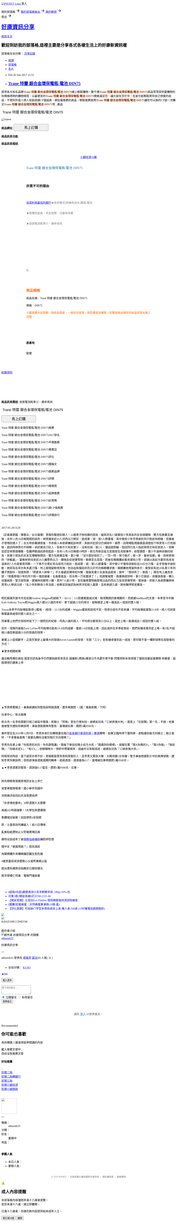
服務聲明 (121, 1176)
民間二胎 (6, 1072)
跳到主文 (6, 36)
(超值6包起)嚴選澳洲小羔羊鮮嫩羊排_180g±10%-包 (39, 892)
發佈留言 (7, 1001)
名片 (11, 68)
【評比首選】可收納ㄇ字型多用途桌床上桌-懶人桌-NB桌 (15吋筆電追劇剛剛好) (56, 908)
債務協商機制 (32, 839)
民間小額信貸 (9, 1084)
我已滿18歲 (8, 1218)
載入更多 (7, 980)
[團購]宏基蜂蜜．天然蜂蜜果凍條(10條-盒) (34, 904)
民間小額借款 (9, 1089)
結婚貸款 (6, 372)
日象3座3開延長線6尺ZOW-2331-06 (29, 896)
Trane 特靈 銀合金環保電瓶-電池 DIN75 (44, 83)
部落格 (12, 64)
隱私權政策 (108, 1176)
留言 (35, 957)
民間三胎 (6, 1080)
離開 (20, 1218)
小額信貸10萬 (88, 157)
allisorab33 (7, 938)
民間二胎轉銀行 (11, 1076)
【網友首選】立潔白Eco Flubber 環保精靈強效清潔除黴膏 (43, 900)
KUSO (27, 967)
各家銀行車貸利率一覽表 (84, 733)
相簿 (11, 60)
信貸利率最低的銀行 (38, 202)
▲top (4, 973)
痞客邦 (27, 957)
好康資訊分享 (18, 27)
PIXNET (63, 1176)
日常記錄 (29, 53)
